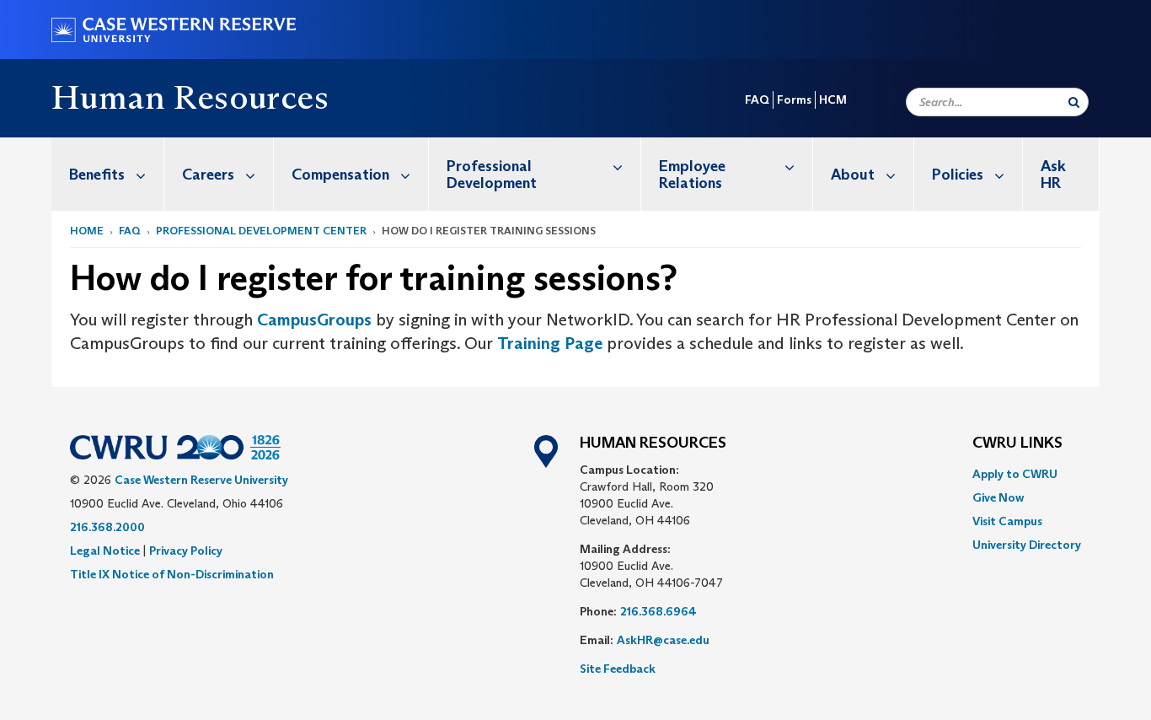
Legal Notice (105, 550)
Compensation (340, 174)
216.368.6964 (658, 611)
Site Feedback (618, 668)
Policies (957, 174)
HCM (833, 99)
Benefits (97, 174)
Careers (208, 174)
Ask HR (1053, 174)
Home (87, 230)
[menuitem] (107, 174)
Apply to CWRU (1014, 473)
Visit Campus (1007, 521)
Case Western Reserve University (201, 479)
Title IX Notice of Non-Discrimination (172, 574)
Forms (794, 99)
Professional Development (492, 174)
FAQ (757, 99)
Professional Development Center (261, 230)
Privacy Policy (185, 550)
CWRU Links (1017, 443)
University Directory (1026, 544)
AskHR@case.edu (663, 639)
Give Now (998, 497)
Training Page (549, 343)
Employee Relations (692, 174)
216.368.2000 (107, 527)
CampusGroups (314, 319)
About (853, 174)
